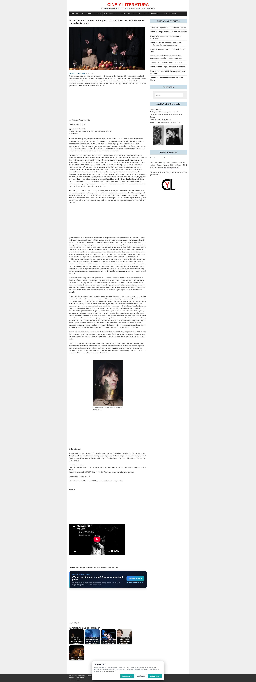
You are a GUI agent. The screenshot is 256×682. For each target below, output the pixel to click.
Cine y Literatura (78, 73)
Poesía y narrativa (152, 14)
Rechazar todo (127, 676)
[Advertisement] (108, 103)
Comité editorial (170, 14)
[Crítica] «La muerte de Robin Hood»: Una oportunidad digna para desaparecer (165, 44)
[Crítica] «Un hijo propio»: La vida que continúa (167, 67)
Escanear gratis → (135, 578)
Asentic (79, 680)
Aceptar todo (154, 676)
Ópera (98, 14)
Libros (90, 14)
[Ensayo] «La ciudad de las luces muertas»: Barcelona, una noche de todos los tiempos (166, 57)
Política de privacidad (76, 678)
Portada (74, 14)
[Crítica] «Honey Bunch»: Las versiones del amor (168, 27)
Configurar (141, 676)
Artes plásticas (134, 14)
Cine (82, 14)
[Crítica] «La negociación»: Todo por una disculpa (168, 32)
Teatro (122, 14)
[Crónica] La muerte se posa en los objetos (166, 62)
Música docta (110, 14)
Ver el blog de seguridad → (134, 582)
